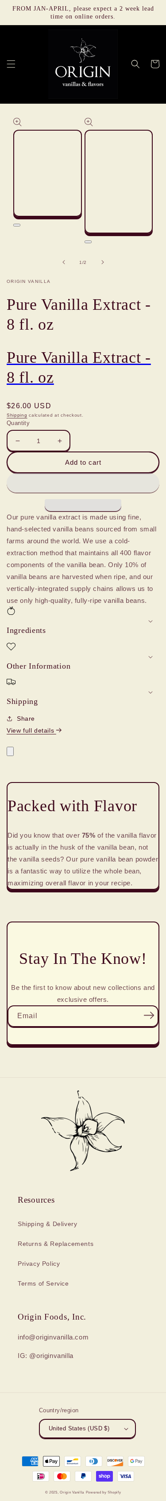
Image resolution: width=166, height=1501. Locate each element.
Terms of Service (43, 1283)
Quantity (18, 423)
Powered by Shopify (103, 1492)
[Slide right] (102, 262)
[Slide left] (63, 262)
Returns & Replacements (55, 1243)
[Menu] (11, 64)
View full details (31, 730)
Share (26, 718)
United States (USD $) (79, 1428)
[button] (83, 483)
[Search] (135, 64)
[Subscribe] (148, 1015)
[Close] (10, 751)
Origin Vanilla (72, 1492)
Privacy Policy (39, 1263)
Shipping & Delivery (47, 1223)
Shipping (17, 415)
